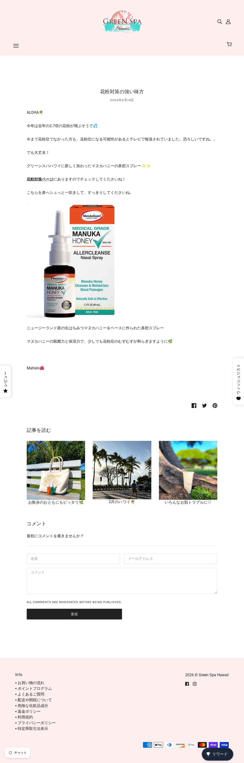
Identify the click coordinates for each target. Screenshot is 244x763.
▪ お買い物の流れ (29, 683)
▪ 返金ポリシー (28, 711)
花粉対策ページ (40, 179)
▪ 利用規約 (24, 717)
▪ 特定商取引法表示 (31, 728)
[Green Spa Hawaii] (122, 21)
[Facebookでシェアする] (194, 405)
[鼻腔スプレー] (84, 260)
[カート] (230, 44)
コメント (37, 573)
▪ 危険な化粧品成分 (31, 705)
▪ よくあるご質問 (29, 694)
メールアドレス (139, 558)
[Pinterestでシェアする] (215, 405)
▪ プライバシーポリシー (35, 723)
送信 (74, 614)
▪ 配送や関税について (33, 700)
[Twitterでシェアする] (204, 405)
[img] (219, 21)
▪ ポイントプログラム (33, 688)
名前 (33, 558)
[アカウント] (228, 21)
